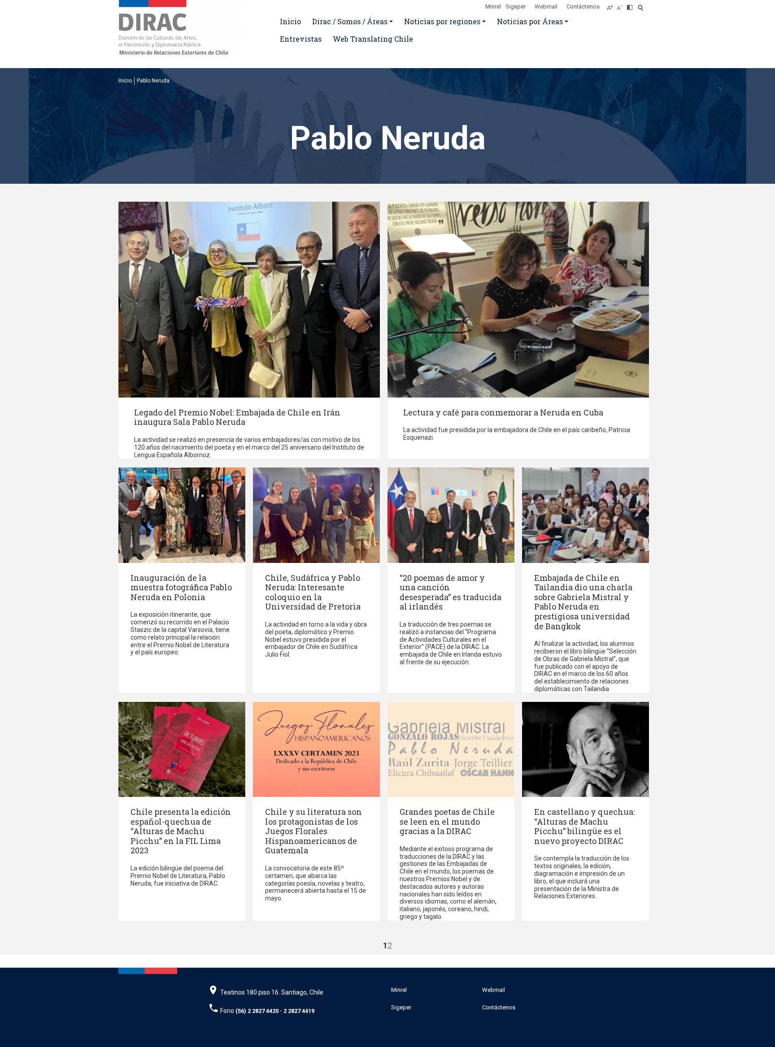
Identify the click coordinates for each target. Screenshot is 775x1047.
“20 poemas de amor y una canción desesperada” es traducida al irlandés (450, 592)
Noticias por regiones (442, 21)
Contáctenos (583, 6)
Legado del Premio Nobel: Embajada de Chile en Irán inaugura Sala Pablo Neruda (237, 417)
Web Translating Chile (373, 39)
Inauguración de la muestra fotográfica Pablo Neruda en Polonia (181, 587)
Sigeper (515, 6)
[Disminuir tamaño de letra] (622, 5)
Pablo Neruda (153, 81)
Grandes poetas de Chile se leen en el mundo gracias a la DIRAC (447, 821)
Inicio (290, 21)
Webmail (546, 6)
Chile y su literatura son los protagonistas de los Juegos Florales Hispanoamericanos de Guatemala (313, 831)
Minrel (493, 6)
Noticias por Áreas (530, 21)
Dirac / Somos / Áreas (350, 21)
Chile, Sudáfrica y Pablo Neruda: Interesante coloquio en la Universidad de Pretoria (313, 592)
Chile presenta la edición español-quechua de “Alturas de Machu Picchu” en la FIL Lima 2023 (181, 831)
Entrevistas (301, 39)
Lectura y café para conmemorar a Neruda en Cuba (503, 412)
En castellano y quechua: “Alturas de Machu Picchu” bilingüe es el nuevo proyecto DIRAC (584, 826)
